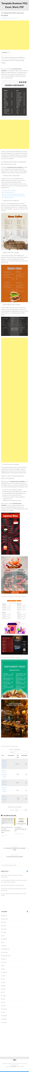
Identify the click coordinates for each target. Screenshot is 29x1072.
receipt (4, 995)
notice (3, 982)
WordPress (13, 1066)
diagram (4, 959)
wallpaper (4, 1022)
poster (3, 989)
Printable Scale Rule (8, 197)
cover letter (5, 952)
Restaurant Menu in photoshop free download (4, 774)
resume (4, 1005)
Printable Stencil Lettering (9, 190)
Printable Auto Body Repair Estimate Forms (14, 196)
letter (3, 969)
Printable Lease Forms (8, 192)
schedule (4, 1009)
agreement (4, 915)
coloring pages (5, 949)
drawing (4, 962)
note (3, 979)
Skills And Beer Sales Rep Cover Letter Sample (13, 885)
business (4, 929)
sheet (3, 1012)
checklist (4, 945)
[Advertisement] (14, 35)
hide (8, 52)
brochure (4, 922)
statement (4, 1015)
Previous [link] (12, 810)
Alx (22, 1066)
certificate (4, 939)
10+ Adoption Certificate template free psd (20, 829)
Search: (12, 752)
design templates (5, 18)
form (3, 965)
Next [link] (26, 810)
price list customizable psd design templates (4, 764)
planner (4, 985)
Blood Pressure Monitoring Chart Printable (14, 194)
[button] (6, 755)
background (5, 919)
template (4, 1019)
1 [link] (16, 810)
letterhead (4, 972)
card (3, 935)
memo (3, 975)
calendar (4, 932)
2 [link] (19, 810)
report (3, 1002)
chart (3, 942)
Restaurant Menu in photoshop (4, 782)
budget (4, 925)
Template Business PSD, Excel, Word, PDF (14, 5)
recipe (3, 999)
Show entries (14, 749)
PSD (3, 992)
